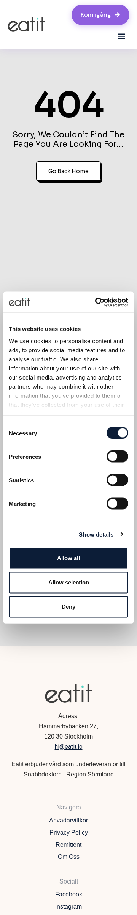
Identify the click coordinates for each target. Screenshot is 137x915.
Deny (68, 606)
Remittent (68, 844)
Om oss (69, 857)
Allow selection (68, 582)
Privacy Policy (68, 832)
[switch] (117, 456)
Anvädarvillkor (68, 820)
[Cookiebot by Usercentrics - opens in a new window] (96, 302)
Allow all (68, 558)
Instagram (68, 906)
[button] (121, 36)
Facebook (68, 894)
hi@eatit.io (69, 746)
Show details (96, 534)
